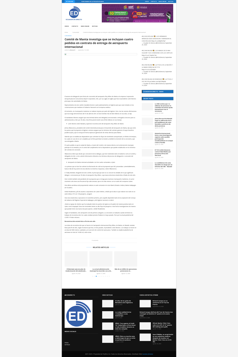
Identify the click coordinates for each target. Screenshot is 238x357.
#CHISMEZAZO (157, 79)
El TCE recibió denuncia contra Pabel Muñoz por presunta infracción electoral (163, 152)
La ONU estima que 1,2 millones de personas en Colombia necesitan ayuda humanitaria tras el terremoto (164, 107)
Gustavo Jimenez (147, 354)
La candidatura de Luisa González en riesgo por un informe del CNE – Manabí (163, 164)
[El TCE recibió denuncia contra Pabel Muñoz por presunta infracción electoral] (147, 153)
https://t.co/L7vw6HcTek (149, 55)
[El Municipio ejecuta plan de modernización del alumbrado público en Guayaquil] (76, 259)
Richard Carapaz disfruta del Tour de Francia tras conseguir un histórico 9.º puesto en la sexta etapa (156, 314)
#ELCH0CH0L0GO (147, 79)
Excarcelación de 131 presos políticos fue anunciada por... (100, 1)
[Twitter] (160, 26)
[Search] (172, 26)
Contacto (154, 1)
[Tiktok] (169, 26)
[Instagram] (162, 26)
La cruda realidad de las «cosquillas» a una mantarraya (123, 314)
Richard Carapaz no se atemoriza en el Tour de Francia (161, 302)
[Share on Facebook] (102, 240)
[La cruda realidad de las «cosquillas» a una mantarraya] (107, 315)
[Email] (165, 26)
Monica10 (72, 50)
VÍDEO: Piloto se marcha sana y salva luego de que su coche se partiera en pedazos (125, 338)
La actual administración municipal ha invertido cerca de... (101, 270)
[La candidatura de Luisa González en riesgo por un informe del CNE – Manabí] (147, 165)
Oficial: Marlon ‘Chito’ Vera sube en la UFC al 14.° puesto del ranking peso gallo (162, 325)
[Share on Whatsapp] (108, 240)
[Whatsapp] (167, 26)
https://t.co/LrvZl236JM (149, 69)
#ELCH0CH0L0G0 (147, 50)
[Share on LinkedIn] (106, 240)
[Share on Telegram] (109, 240)
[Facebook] (158, 26)
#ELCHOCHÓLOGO (147, 36)
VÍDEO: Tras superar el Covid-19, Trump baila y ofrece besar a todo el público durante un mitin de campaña (125, 326)
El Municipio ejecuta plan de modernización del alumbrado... (76, 270)
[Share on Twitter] (104, 240)
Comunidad (75, 32)
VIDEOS (147, 1)
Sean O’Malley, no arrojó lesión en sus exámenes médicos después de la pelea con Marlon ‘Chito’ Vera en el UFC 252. (163, 338)
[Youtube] (163, 26)
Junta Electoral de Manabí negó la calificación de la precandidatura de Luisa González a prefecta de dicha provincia (163, 122)
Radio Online (162, 1)
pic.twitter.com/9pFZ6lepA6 (157, 81)
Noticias (170, 1)
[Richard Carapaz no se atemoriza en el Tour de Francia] (145, 303)
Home (66, 32)
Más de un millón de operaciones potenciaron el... (126, 270)
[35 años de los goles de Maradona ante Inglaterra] (107, 303)
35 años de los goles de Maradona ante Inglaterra (124, 302)
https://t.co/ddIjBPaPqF (158, 41)
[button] (77, 1)
